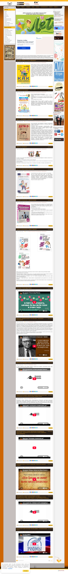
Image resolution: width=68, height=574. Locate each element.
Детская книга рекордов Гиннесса (23, 362)
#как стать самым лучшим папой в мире (25, 169)
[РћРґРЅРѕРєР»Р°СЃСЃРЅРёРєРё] (31, 86)
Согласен (25, 570)
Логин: (18, 2)
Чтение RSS (63, 7)
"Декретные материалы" (21, 146)
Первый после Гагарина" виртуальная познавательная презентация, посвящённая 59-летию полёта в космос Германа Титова (31, 396)
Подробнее (10, 568)
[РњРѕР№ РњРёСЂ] (32, 86)
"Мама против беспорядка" (22, 90)
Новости (35, 290)
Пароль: (18, 4)
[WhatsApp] (34, 86)
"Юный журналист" (43, 62)
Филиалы (29, 62)
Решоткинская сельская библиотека (36, 62)
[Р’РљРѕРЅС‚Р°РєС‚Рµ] (30, 86)
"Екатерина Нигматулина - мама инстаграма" (26, 200)
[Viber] (33, 86)
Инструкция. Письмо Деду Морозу (24, 288)
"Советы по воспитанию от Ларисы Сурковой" (26, 229)
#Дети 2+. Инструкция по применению (24, 119)
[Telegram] (37, 86)
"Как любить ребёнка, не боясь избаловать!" (26, 60)
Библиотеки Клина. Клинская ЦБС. (9, 3)
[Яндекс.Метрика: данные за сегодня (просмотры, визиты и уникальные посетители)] (61, 570)
